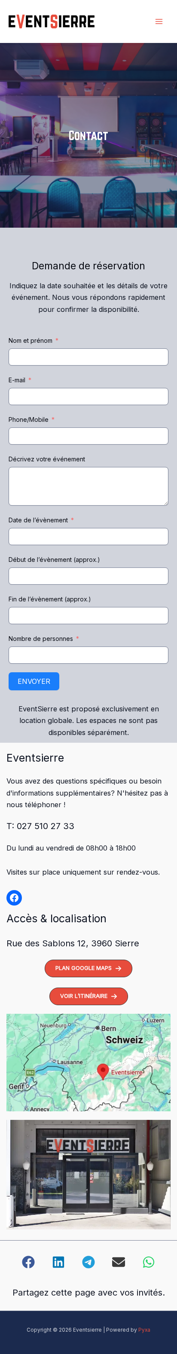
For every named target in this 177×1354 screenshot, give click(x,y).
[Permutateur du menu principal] (158, 21)
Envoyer (34, 681)
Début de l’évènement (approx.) (54, 559)
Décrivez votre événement (47, 459)
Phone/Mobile (29, 419)
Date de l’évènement (38, 520)
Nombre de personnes (41, 638)
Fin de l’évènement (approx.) (50, 599)
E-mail (17, 380)
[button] (88, 968)
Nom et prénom (30, 340)
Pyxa (144, 1330)
